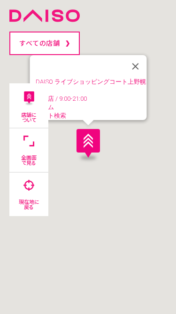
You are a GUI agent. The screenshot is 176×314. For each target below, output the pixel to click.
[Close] (135, 66)
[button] (88, 143)
